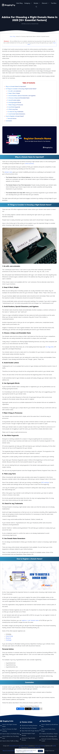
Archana (24, 23)
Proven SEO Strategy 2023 (49, 736)
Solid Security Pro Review (29, 728)
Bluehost (8, 638)
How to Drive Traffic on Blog (10, 741)
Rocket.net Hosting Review (29, 725)
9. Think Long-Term (12, 109)
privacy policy (29, 751)
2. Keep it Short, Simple (13, 93)
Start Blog (19, 3)
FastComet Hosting (40, 745)
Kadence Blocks (24, 745)
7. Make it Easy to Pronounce (15, 105)
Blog (28, 23)
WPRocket (30, 747)
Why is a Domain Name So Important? (16, 86)
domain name (8, 172)
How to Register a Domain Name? (15, 116)
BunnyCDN (37, 747)
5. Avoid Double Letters (13, 100)
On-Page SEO (49, 347)
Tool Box (53, 3)
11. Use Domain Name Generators (16, 114)
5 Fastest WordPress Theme (49, 733)
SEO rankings (45, 482)
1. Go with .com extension (14, 91)
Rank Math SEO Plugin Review (30, 731)
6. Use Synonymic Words (14, 102)
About (4, 750)
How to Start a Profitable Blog (10, 733)
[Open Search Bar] (36, 7)
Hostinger (8, 640)
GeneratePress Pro (14, 745)
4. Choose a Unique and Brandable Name (18, 98)
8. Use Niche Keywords (13, 107)
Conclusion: (9, 121)
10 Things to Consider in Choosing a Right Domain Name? (21, 89)
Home (11, 36)
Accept (40, 751)
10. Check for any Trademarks (15, 111)
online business (29, 163)
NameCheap (9, 636)
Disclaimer (14, 750)
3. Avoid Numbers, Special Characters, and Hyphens (21, 95)
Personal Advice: (11, 118)
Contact (9, 750)
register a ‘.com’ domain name (30, 620)
